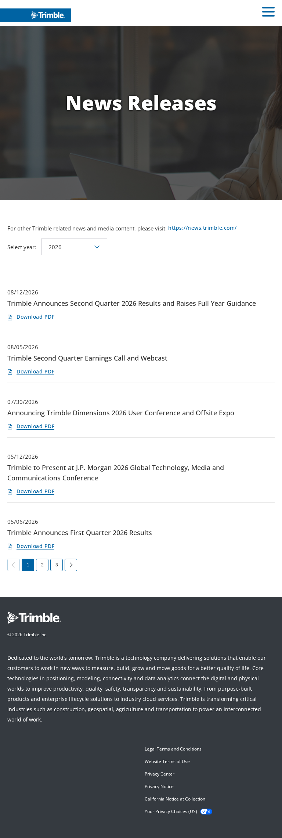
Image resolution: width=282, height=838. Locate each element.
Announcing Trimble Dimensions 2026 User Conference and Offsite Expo (120, 412)
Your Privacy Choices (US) (171, 811)
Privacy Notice (159, 786)
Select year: (21, 247)
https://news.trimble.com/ (202, 228)
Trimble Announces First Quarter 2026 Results (79, 532)
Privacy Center (159, 774)
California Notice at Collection (175, 799)
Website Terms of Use (167, 761)
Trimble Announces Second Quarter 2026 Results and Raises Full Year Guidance (131, 303)
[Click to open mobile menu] (268, 13)
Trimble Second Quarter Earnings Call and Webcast (87, 358)
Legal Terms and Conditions (173, 749)
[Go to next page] (71, 565)
